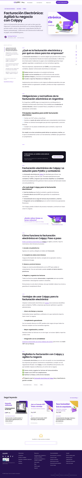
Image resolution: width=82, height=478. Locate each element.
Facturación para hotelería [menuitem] (55, 463)
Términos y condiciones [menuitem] (64, 475)
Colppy (41, 174)
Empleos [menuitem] (36, 468)
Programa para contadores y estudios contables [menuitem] (40, 456)
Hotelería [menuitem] (20, 463)
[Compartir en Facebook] (76, 61)
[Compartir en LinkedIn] (76, 51)
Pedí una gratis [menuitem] (70, 455)
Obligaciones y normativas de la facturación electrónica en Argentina (12, 54)
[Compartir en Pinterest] (76, 58)
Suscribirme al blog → (9, 81)
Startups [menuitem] (20, 461)
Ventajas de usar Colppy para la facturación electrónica (12, 69)
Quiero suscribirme (57, 156)
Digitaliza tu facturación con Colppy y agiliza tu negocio (12, 73)
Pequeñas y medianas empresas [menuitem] (25, 459)
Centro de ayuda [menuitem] (69, 463)
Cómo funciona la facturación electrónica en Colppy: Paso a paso (12, 65)
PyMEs (24, 8)
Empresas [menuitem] (48, 2)
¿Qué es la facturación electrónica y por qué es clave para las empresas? (11, 49)
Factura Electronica (10, 8)
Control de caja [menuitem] (53, 457)
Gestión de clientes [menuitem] (54, 459)
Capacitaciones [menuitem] (69, 459)
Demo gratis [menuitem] (36, 462)
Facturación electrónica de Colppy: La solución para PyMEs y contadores (11, 60)
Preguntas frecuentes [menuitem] (70, 461)
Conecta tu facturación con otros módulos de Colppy (37, 342)
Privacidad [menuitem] (53, 475)
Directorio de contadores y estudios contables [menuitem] (39, 459)
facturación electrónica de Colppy (43, 378)
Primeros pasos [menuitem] (69, 457)
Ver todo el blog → (74, 397)
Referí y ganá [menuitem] (37, 466)
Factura (19, 8)
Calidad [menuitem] (57, 475)
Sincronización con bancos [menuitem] (55, 455)
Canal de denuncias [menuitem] (73, 475)
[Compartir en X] (76, 55)
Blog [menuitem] (35, 464)
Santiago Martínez (12, 36)
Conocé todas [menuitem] (53, 465)
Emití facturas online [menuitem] (54, 461)
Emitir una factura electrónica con (34, 242)
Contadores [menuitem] (39, 2)
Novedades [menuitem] (30, 2)
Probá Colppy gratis (62, 2)
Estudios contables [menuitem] (22, 457)
